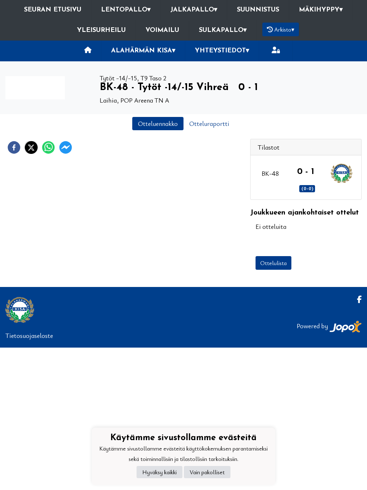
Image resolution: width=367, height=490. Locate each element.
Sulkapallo (223, 30)
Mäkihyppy (321, 10)
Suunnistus (258, 10)
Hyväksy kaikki (159, 472)
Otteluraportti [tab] (209, 123)
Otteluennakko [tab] (158, 123)
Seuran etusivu (52, 10)
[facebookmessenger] (65, 147)
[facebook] (14, 147)
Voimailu (162, 30)
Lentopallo (126, 10)
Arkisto (284, 29)
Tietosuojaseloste (29, 335)
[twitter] (31, 147)
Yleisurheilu (101, 30)
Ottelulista (273, 263)
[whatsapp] (48, 147)
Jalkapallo (193, 10)
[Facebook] (356, 299)
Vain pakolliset (207, 472)
